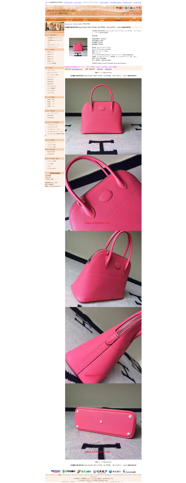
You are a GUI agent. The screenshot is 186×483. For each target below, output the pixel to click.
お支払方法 (108, 69)
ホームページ (68, 24)
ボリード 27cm (78, 24)
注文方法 (99, 69)
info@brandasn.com (77, 69)
